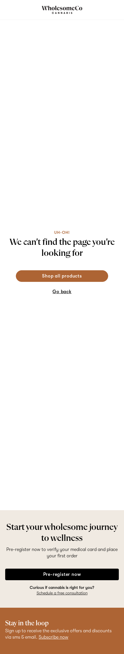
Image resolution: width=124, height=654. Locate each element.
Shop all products (62, 276)
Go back (62, 291)
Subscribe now (53, 637)
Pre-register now (62, 574)
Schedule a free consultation (62, 593)
